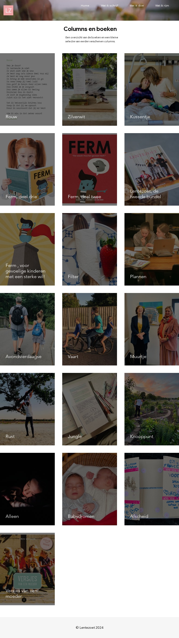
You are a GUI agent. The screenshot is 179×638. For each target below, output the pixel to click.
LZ (8, 10)
